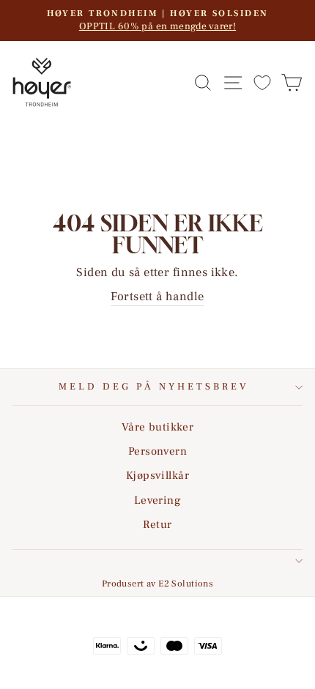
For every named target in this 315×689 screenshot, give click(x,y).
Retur (157, 524)
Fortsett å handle (157, 296)
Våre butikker (157, 427)
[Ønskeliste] (262, 82)
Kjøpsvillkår (157, 475)
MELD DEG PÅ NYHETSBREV (153, 386)
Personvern (157, 451)
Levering (157, 500)
